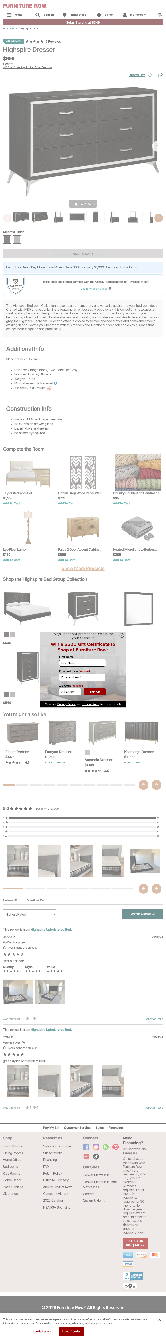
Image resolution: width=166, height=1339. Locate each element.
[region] (83, 1326)
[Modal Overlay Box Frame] (83, 670)
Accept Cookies (71, 1331)
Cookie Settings (42, 1331)
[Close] (159, 1319)
